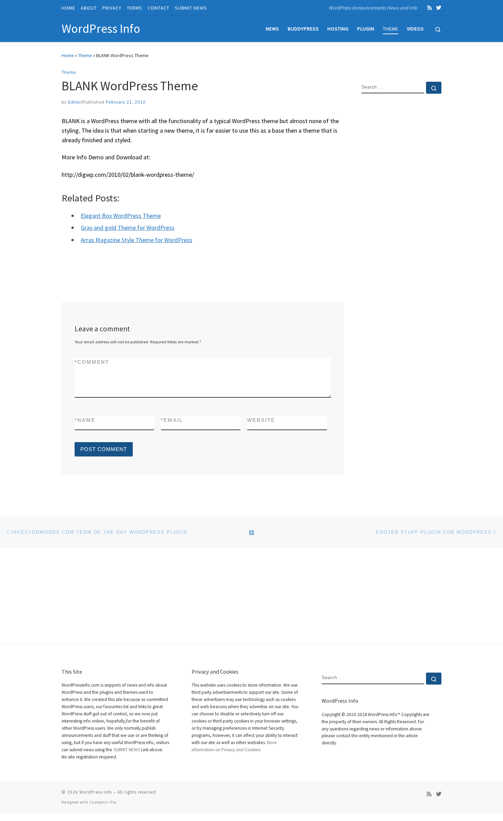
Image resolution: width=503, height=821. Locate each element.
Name (85, 420)
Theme (85, 55)
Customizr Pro (102, 802)
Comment (92, 362)
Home (68, 55)
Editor (74, 102)
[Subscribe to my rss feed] (429, 8)
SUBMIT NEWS (126, 750)
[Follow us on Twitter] (438, 8)
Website (261, 420)
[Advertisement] (401, 209)
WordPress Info (95, 792)
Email (172, 420)
